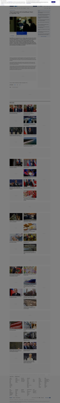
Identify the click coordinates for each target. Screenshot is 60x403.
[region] (30, 3)
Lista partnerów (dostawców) (28, 3)
